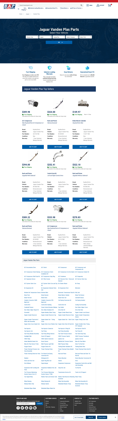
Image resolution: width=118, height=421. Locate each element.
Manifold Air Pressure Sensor (65, 341)
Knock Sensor (44, 341)
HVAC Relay (27, 339)
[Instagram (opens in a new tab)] (30, 408)
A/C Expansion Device (29, 279)
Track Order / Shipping (50, 407)
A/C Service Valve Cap (81, 279)
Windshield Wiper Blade (30, 388)
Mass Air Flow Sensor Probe (31, 344)
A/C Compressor (62, 267)
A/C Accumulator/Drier (30, 267)
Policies (47, 401)
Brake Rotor (44, 297)
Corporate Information (64, 401)
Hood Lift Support (45, 336)
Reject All (91, 417)
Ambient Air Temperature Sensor (32, 292)
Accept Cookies (102, 417)
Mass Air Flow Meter (80, 341)
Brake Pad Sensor (79, 295)
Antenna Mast (44, 292)
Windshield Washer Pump (64, 384)
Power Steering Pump (46, 349)
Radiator (26, 358)
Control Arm (27, 305)
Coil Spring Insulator (80, 300)
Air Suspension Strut (63, 288)
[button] (22, 9)
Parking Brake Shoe (80, 346)
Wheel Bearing (27, 381)
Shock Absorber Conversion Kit (83, 358)
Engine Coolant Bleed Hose (65, 312)
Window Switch (45, 384)
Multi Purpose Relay (63, 344)
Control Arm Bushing (46, 305)
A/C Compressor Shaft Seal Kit (32, 276)
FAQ (46, 405)
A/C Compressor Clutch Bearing (32, 272)
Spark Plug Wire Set (46, 360)
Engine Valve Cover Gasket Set (32, 324)
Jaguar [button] (41, 37)
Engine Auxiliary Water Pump (48, 312)
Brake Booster (44, 295)
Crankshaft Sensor (28, 307)
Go (59, 42)
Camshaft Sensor (79, 297)
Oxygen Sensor (28, 346)
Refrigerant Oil (44, 358)
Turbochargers (92, 411)
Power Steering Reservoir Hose (32, 353)
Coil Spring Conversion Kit (64, 300)
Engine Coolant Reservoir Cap (48, 315)
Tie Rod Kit (78, 368)
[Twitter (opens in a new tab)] (22, 408)
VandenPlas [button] (56, 37)
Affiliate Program (63, 407)
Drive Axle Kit (61, 310)
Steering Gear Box (92, 409)
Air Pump (77, 283)
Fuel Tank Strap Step (80, 333)
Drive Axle (91, 403)
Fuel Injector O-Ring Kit (64, 328)
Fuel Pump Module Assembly (31, 333)
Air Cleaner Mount (62, 283)
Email (75, 405)
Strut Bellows (27, 363)
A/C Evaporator (79, 276)
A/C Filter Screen (45, 279)
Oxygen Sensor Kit (45, 346)
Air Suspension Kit (28, 288)
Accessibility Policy (64, 405)
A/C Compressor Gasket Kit (82, 272)
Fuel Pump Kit (78, 331)
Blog (61, 409)
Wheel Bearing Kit (45, 381)
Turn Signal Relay (28, 377)
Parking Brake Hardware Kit (65, 346)
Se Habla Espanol (78, 403)
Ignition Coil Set (79, 339)
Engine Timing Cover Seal (81, 319)
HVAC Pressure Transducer (82, 336)
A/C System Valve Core (30, 283)
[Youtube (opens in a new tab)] (26, 408)
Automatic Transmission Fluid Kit (66, 292)
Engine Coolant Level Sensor (82, 312)
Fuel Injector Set (28, 331)
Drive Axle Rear (79, 310)
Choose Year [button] (30, 37)
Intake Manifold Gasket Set (31, 341)
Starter (60, 360)
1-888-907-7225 (77, 401)
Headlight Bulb (27, 336)
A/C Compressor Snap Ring (48, 276)
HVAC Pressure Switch (64, 336)
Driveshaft (26, 312)
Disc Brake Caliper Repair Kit (31, 310)
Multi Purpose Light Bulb (47, 344)
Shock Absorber (62, 358)
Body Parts (27, 295)
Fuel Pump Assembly (63, 331)
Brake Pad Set (28, 297)
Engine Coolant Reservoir (30, 315)
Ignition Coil (61, 339)
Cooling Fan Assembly (80, 305)
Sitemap (61, 411)
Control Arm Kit (62, 305)
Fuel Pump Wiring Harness (47, 333)
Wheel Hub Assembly (63, 381)
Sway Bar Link (61, 368)
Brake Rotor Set (62, 297)
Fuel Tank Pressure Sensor (65, 333)
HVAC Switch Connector (47, 339)
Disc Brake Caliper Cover (81, 307)
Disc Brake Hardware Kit (47, 310)
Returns (47, 403)
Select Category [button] (71, 37)
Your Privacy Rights (78, 417)
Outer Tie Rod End (79, 344)
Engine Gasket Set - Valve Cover (66, 319)
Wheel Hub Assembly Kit (81, 381)
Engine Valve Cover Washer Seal (49, 324)
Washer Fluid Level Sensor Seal (49, 377)
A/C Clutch (44, 267)
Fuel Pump (44, 331)
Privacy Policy (63, 403)
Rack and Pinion (62, 353)
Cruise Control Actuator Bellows (49, 307)
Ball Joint (77, 292)
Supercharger (44, 363)
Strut (76, 360)
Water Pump (78, 377)
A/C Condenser (62, 276)
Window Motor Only (29, 384)
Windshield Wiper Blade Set (48, 388)
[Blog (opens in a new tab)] (35, 408)
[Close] (115, 417)
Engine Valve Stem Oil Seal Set (66, 324)
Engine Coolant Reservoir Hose (66, 315)
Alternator (77, 288)
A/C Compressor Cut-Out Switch (66, 272)
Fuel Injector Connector (47, 328)
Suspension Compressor (64, 363)
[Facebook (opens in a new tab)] (18, 408)
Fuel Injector (27, 328)
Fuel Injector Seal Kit (80, 328)
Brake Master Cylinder (63, 295)
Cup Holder (61, 307)
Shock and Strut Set (29, 360)
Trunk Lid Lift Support (80, 372)
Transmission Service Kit (64, 372)
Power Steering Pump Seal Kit (83, 349)
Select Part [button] (83, 37)
